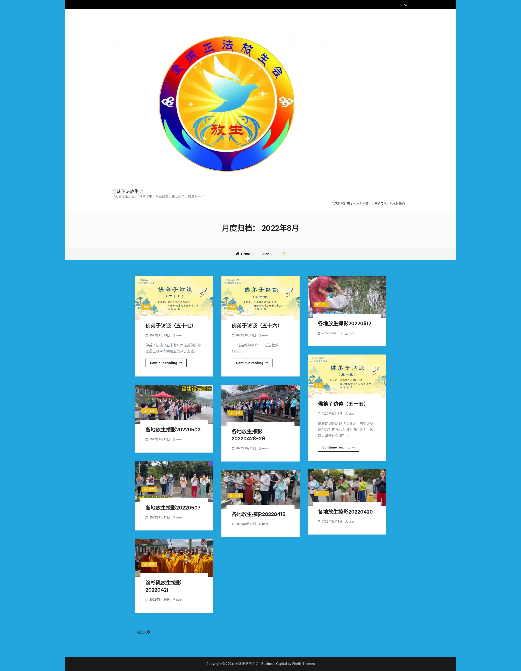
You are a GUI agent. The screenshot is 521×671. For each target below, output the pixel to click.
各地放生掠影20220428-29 (248, 435)
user (179, 335)
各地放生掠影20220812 (344, 323)
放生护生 (321, 304)
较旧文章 (143, 632)
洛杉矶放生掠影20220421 (163, 586)
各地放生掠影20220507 (173, 507)
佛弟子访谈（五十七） (171, 325)
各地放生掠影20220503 (173, 429)
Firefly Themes (303, 664)
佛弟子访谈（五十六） (257, 325)
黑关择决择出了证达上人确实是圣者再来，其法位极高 (368, 203)
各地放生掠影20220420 (345, 511)
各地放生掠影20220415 (259, 514)
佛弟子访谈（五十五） (343, 404)
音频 (146, 307)
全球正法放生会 (127, 191)
